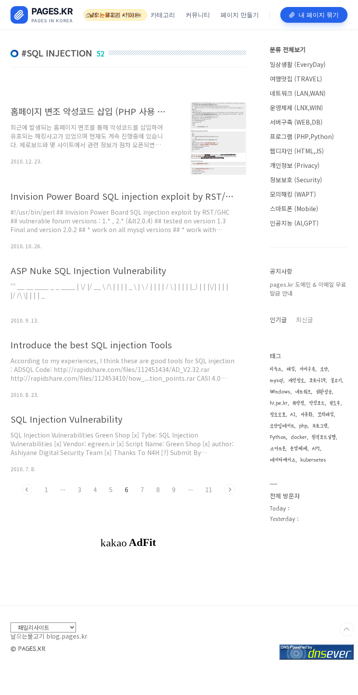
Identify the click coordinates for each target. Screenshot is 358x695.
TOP (347, 629)
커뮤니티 (198, 14)
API (316, 449)
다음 (229, 489)
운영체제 (298, 449)
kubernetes (313, 460)
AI (293, 414)
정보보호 (278, 414)
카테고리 (163, 14)
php (303, 426)
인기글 (278, 319)
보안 (324, 369)
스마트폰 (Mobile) (294, 208)
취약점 (298, 403)
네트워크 (303, 392)
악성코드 (317, 403)
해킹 (290, 369)
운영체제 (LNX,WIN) (296, 107)
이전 (27, 489)
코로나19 (317, 380)
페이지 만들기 (239, 14)
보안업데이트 (282, 426)
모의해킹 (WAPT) (293, 194)
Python (278, 437)
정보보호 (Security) (296, 179)
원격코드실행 (324, 437)
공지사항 (281, 271)
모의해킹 (325, 414)
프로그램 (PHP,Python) (302, 136)
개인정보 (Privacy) (295, 165)
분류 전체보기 (288, 49)
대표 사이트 (124, 14)
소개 (91, 14)
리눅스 (276, 369)
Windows (280, 392)
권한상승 (324, 392)
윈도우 (335, 403)
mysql (276, 380)
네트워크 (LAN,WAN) (298, 93)
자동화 (306, 414)
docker (299, 437)
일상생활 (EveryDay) (298, 64)
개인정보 (296, 380)
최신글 (304, 319)
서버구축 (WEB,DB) (296, 122)
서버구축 (307, 369)
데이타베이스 (283, 460)
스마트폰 (277, 449)
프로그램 (319, 426)
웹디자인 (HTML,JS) (297, 150)
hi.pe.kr (279, 403)
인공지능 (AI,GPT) (294, 223)
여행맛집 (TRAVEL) (296, 78)
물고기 (336, 380)
